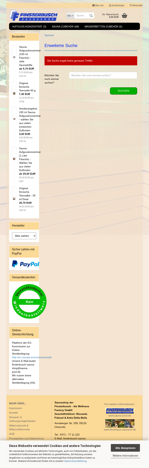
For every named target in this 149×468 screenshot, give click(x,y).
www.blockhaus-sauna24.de (120, 429)
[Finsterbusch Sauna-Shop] (35, 15)
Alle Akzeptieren (125, 448)
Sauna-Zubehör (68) (65, 26)
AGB (11, 433)
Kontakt (13, 412)
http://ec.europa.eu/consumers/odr (32, 357)
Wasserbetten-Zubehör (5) (103, 26)
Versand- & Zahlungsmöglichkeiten (22, 419)
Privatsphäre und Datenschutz (26, 438)
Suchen (123, 90)
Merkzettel (137, 5)
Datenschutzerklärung (75, 461)
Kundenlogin (117, 5)
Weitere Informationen (125, 455)
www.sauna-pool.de (119, 415)
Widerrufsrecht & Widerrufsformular (19, 427)
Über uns (99, 5)
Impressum (15, 408)
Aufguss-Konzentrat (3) (29, 26)
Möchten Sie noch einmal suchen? (52, 79)
